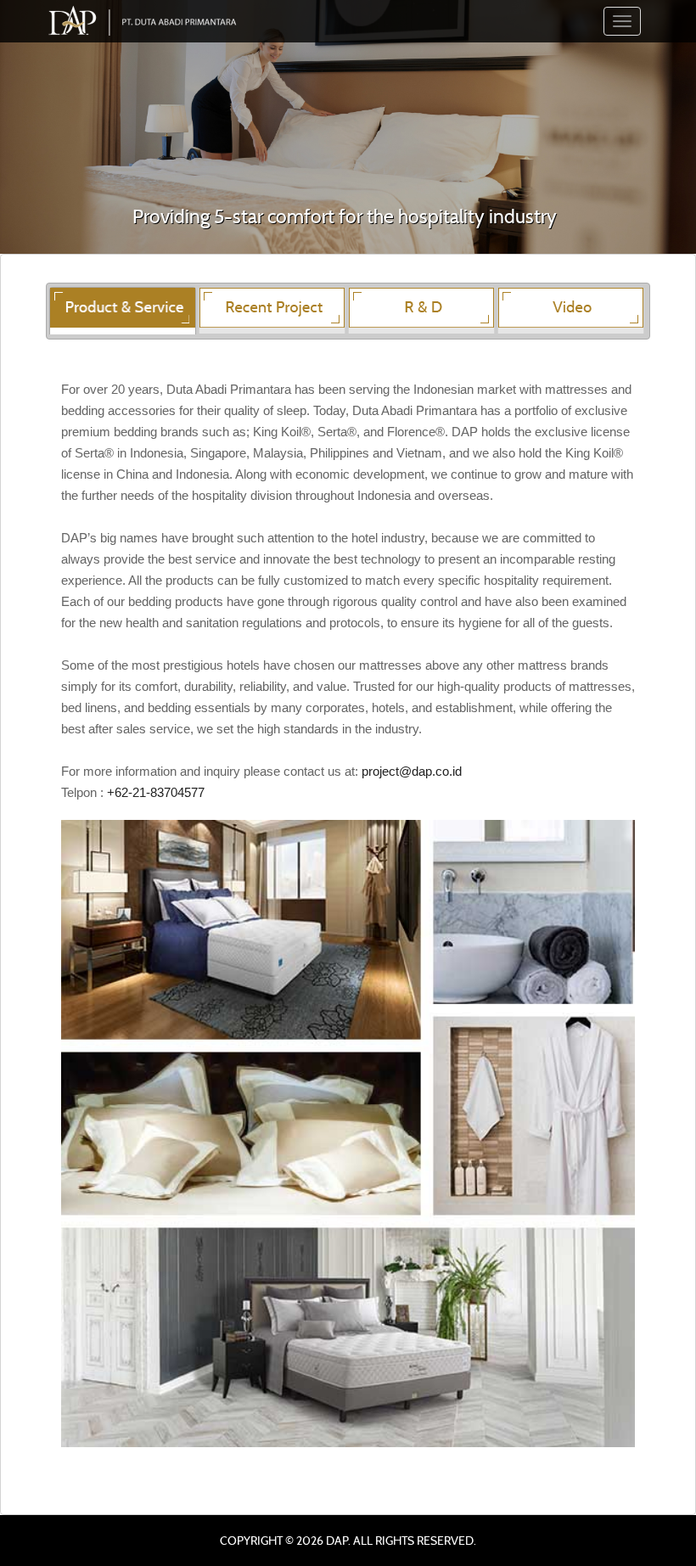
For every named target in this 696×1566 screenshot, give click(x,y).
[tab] (122, 310)
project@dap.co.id (412, 771)
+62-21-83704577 (156, 792)
